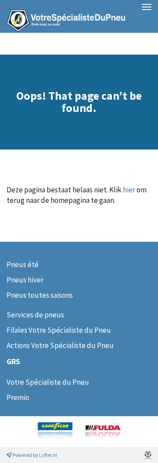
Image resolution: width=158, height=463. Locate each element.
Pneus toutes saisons (40, 295)
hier (129, 190)
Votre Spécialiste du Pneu (48, 382)
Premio (18, 397)
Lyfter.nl (48, 455)
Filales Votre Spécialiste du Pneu (59, 330)
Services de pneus (35, 315)
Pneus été (23, 264)
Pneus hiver (25, 280)
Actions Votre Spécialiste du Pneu (60, 345)
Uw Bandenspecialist (62, 16)
